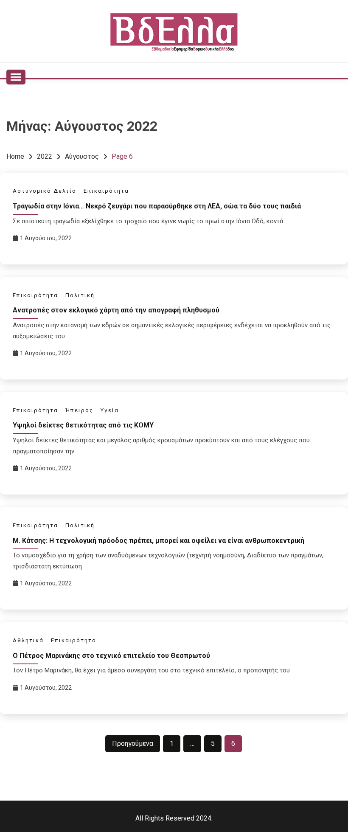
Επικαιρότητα (106, 191)
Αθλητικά (28, 640)
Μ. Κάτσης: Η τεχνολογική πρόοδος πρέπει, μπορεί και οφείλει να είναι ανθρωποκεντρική (158, 541)
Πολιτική (80, 295)
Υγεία (110, 410)
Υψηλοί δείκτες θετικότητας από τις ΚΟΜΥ (83, 425)
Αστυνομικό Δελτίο (44, 191)
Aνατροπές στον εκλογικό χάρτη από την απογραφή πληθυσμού (116, 310)
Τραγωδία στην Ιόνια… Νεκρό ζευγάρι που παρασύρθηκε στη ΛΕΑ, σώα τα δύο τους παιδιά (157, 206)
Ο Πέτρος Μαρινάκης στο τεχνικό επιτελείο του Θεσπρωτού (111, 656)
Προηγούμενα (132, 743)
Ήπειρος (79, 410)
